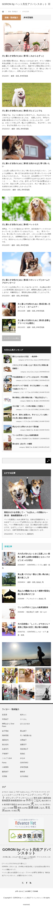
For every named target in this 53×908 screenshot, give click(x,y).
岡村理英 (5, 735)
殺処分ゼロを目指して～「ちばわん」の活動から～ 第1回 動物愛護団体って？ (26, 513)
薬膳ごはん (39, 808)
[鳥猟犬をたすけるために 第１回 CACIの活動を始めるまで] (26, 692)
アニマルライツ (20, 534)
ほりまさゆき (25, 724)
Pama (4, 763)
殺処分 (14, 804)
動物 (49, 798)
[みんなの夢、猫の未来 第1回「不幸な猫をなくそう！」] (10, 692)
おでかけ (27, 360)
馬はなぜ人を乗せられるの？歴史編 (25, 427)
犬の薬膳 (10, 808)
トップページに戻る (11, 338)
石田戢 (4, 776)
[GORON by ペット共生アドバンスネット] (24, 4)
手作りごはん (33, 800)
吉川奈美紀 (24, 776)
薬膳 (31, 807)
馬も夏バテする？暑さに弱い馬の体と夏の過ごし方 (34, 576)
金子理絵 (5, 731)
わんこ (28, 792)
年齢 (23, 800)
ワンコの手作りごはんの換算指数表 (25, 435)
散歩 (43, 801)
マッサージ (23, 798)
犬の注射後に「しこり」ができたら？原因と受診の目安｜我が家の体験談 (34, 625)
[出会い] (43, 692)
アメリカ (34, 792)
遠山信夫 (5, 744)
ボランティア (12, 798)
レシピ (30, 798)
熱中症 (20, 804)
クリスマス (42, 792)
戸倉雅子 (5, 754)
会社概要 (28, 891)
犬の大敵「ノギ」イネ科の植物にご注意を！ (28, 406)
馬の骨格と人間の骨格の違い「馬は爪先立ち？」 (30, 397)
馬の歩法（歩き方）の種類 (22, 444)
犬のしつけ (38, 804)
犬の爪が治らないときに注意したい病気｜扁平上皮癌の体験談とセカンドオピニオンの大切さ (34, 557)
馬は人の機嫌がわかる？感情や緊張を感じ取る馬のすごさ (34, 592)
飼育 (15, 811)
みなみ (36, 360)
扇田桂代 (30, 534)
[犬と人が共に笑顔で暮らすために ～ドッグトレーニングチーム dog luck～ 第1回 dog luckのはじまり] (26, 654)
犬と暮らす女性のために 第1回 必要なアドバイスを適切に (34, 321)
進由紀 (28, 401)
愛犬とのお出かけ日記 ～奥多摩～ (25, 356)
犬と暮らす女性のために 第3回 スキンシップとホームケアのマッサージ (26, 281)
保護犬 (40, 798)
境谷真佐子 (25, 438)
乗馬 (35, 798)
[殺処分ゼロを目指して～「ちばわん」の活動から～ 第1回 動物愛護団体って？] (43, 675)
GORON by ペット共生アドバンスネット (26, 851)
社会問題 (25, 808)
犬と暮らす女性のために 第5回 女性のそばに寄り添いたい (26, 164)
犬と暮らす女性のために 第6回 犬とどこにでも (22, 111)
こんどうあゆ (7, 758)
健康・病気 (15, 76)
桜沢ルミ (23, 715)
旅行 (47, 801)
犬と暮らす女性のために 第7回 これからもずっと (23, 56)
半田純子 (5, 719)
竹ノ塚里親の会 (26, 735)
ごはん (10, 792)
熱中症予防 (26, 804)
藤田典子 (5, 772)
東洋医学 (7, 805)
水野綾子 (23, 740)
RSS (30, 883)
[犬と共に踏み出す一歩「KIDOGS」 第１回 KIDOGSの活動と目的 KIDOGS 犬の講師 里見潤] (10, 675)
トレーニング (27, 795)
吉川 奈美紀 (34, 380)
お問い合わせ (19, 891)
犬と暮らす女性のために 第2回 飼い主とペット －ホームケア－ (34, 305)
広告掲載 (35, 891)
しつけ (16, 792)
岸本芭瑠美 (24, 76)
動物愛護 (6, 800)
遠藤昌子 (23, 744)
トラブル (25, 409)
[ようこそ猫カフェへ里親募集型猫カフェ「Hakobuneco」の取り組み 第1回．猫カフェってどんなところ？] (26, 675)
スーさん (23, 719)
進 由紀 (36, 401)
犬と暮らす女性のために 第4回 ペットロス (20, 224)
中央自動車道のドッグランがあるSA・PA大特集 (30, 377)
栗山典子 (23, 731)
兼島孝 (22, 772)
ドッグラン (38, 795)
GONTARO (31, 565)
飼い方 (10, 811)
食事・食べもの (41, 612)
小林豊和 (5, 767)
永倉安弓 (5, 749)
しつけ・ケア (24, 392)
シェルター (8, 795)
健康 (45, 798)
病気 (19, 808)
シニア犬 (16, 795)
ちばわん (23, 792)
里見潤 (4, 715)
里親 (6, 811)
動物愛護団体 (16, 800)
